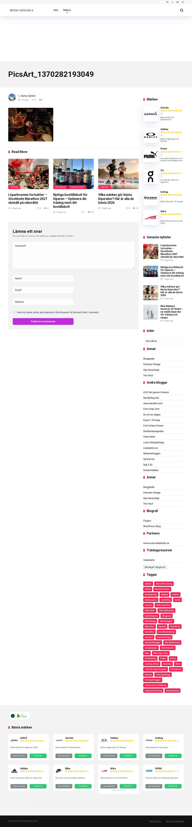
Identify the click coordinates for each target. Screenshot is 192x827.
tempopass (176, 669)
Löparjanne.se (150, 448)
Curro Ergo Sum (151, 409)
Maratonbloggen (151, 453)
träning (148, 674)
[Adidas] (14, 773)
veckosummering (153, 690)
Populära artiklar (77, 187)
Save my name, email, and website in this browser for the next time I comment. (58, 312)
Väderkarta (148, 560)
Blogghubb (148, 358)
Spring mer (149, 459)
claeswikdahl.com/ (153, 403)
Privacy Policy (155, 821)
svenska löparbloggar (155, 669)
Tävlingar (14, 187)
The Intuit (148, 375)
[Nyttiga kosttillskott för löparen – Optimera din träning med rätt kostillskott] (73, 174)
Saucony (167, 664)
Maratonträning (172, 642)
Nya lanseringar (151, 370)
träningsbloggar (153, 680)
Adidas (148, 583)
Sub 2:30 (147, 464)
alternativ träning (164, 583)
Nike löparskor (160, 653)
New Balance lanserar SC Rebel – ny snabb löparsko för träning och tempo (171, 312)
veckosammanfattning (155, 685)
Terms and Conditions (174, 821)
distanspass (151, 600)
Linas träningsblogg (153, 442)
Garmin (164, 107)
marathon (149, 632)
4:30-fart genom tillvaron (156, 392)
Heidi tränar (149, 436)
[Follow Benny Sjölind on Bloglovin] (155, 568)
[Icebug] (150, 204)
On (162, 170)
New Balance (167, 648)
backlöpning (151, 594)
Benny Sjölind (28, 95)
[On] (150, 183)
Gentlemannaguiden (153, 431)
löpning (162, 626)
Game (177, 600)
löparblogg (150, 621)
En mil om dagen (151, 414)
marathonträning (166, 632)
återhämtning (172, 690)
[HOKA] (149, 773)
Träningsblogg (163, 674)
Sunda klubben (151, 470)
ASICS (148, 589)
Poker (163, 658)
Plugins (147, 520)
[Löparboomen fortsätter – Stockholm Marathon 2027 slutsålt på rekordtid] (28, 174)
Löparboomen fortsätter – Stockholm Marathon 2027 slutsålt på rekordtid (27, 199)
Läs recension (19, 756)
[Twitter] (172, 2)
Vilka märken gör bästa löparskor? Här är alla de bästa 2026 (116, 199)
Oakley (164, 129)
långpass (166, 616)
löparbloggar (166, 621)
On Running (150, 658)
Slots (178, 664)
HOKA (158, 768)
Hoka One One (163, 605)
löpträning (175, 626)
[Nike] (59, 773)
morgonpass (151, 648)
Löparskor (104, 187)
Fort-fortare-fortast (153, 425)
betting (164, 594)
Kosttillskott (60, 187)
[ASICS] (14, 743)
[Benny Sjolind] (21, 9)
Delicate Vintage (151, 364)
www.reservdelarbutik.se (156, 543)
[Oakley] (150, 142)
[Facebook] (167, 2)
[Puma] (150, 161)
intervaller (150, 610)
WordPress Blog (152, 526)
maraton (149, 637)
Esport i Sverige (151, 420)
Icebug (164, 191)
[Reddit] (183, 2)
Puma (163, 148)
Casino (175, 594)
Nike (147, 653)
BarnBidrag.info (151, 397)
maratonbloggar (153, 642)
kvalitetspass (151, 616)
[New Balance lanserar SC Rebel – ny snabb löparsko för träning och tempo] (150, 318)
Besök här (38, 756)
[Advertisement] (96, 39)
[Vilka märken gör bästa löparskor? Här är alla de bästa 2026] (118, 174)
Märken (67, 10)
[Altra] (150, 224)
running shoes (152, 664)
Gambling (165, 600)
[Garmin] (150, 120)
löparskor (149, 626)
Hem (55, 10)
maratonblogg (164, 637)
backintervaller (162, 589)
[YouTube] (177, 2)
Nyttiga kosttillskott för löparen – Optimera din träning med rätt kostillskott (70, 201)
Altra (163, 211)
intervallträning (166, 610)
